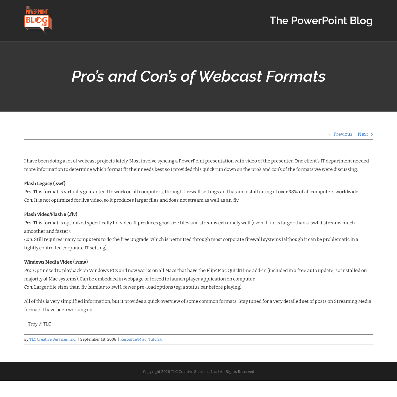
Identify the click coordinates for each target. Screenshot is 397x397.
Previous (343, 134)
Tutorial (155, 339)
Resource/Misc (133, 339)
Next (363, 134)
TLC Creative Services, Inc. (52, 339)
